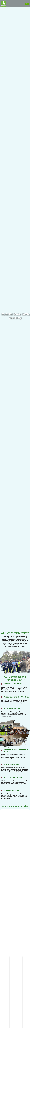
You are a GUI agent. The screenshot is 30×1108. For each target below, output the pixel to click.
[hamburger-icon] (22, 4)
